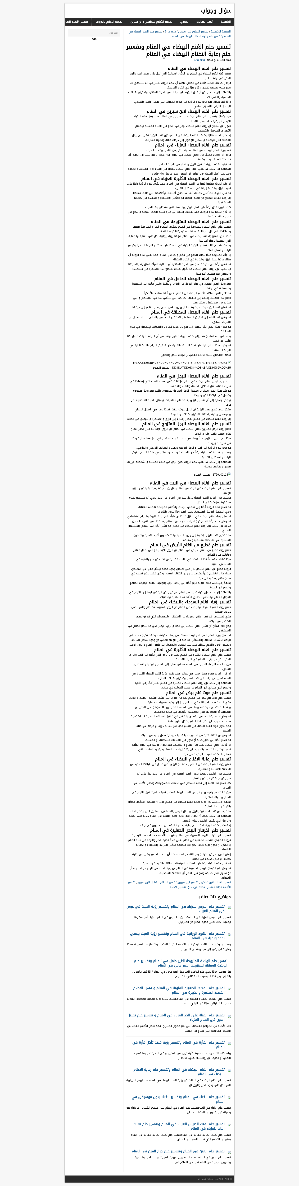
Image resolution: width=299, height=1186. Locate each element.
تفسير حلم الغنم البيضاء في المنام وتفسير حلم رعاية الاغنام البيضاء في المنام (180, 34)
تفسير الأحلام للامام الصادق (71, 21)
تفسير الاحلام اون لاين (201, 887)
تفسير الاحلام (178, 887)
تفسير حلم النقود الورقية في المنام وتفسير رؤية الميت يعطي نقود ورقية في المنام (177, 935)
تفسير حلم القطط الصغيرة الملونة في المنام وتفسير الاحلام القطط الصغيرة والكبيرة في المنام (179, 990)
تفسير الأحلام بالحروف (109, 21)
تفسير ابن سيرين (188, 882)
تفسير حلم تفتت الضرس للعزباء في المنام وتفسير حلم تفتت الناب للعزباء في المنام (179, 1126)
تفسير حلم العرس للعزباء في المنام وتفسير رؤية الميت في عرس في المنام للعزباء (175, 908)
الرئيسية (226, 21)
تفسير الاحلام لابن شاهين (215, 882)
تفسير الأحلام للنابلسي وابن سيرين (151, 21)
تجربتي (184, 21)
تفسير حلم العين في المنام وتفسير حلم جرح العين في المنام (178, 1151)
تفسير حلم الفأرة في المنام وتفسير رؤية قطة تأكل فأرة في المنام (178, 1044)
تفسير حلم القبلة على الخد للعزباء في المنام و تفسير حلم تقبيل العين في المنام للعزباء (176, 1017)
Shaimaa (170, 31)
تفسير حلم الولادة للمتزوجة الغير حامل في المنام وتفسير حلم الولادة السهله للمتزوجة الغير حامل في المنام (180, 963)
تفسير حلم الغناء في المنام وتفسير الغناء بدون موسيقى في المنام (178, 1099)
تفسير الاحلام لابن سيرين (193, 31)
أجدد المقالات (204, 21)
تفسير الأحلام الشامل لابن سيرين (156, 882)
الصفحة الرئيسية (221, 31)
